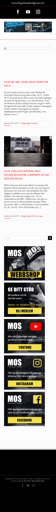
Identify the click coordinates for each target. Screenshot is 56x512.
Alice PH (27, 481)
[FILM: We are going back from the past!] (28, 62)
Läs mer (7, 125)
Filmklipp (34, 123)
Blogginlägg (25, 123)
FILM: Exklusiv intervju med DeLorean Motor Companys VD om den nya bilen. (26, 174)
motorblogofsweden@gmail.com (28, 3)
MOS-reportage (37, 216)
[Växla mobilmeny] (50, 33)
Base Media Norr (38, 481)
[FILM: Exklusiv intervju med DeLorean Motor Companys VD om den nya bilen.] (28, 151)
